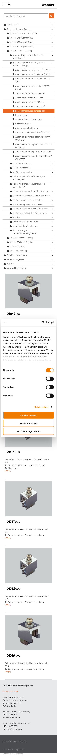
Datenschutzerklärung (13, 753)
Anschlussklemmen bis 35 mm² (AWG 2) (33, 74)
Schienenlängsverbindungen (28, 119)
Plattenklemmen (23, 123)
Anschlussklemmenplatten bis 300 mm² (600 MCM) (33, 157)
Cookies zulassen (28, 415)
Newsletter (8, 749)
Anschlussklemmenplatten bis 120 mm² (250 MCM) (33, 146)
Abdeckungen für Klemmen (27, 128)
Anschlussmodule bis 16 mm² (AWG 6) (32, 132)
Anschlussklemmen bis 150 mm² (30, 93)
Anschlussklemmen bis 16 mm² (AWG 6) (33, 70)
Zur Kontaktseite (10, 691)
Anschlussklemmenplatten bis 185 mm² (33, 151)
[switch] (50, 379)
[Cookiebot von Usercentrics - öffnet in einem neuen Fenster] (42, 323)
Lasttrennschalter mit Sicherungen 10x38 (31, 195)
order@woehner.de (11, 717)
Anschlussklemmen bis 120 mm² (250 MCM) (32, 88)
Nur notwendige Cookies (29, 431)
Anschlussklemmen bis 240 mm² (30, 102)
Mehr (8, 471)
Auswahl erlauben (28, 423)
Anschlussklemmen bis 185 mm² (29, 97)
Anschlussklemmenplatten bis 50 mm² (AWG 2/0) (33, 138)
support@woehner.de (12, 729)
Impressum (20, 749)
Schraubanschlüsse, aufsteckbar (30, 110)
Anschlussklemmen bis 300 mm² (30, 106)
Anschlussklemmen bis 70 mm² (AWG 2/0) (32, 80)
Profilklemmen (22, 115)
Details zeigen (41, 407)
